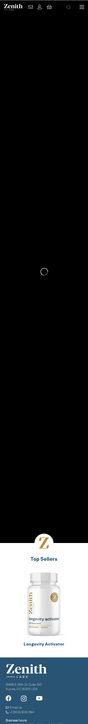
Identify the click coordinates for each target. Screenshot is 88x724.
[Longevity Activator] (44, 603)
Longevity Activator (44, 644)
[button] (82, 7)
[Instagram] (24, 698)
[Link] (30, 7)
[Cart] (49, 7)
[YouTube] (39, 698)
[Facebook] (8, 698)
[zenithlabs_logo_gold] (13, 7)
